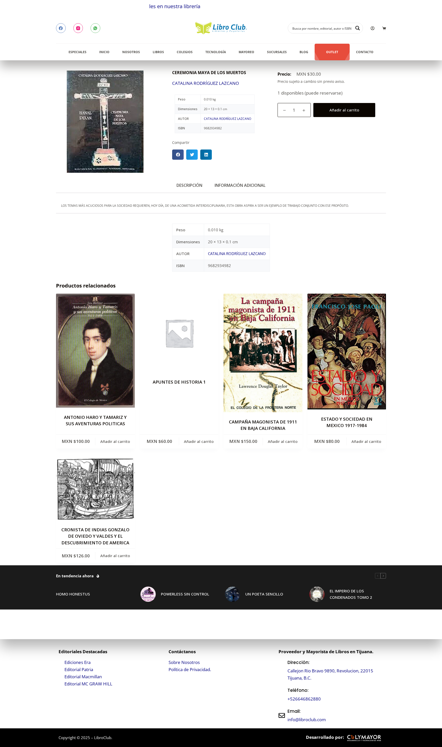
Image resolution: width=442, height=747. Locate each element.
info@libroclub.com (307, 719)
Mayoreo (246, 52)
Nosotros (131, 52)
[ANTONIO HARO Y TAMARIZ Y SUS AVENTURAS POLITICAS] (95, 350)
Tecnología (215, 52)
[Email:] (282, 715)
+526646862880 (304, 699)
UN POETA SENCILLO (264, 593)
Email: (294, 711)
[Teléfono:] (282, 695)
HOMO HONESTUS (73, 593)
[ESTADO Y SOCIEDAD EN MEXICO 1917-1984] (346, 351)
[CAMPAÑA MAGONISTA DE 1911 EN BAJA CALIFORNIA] (263, 353)
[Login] (372, 28)
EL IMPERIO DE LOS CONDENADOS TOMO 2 (351, 594)
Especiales (77, 52)
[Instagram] (78, 28)
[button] (178, 155)
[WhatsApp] (95, 28)
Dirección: (299, 662)
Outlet (332, 52)
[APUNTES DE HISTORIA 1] (179, 333)
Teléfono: (298, 690)
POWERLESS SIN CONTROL (185, 593)
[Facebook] (61, 28)
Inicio (104, 52)
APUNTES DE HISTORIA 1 (179, 382)
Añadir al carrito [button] (115, 441)
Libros (158, 52)
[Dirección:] (282, 670)
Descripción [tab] (189, 185)
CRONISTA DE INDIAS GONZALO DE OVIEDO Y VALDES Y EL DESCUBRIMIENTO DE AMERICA (95, 536)
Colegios (185, 52)
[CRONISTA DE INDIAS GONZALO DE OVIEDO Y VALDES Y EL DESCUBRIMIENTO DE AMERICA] (95, 489)
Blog (304, 52)
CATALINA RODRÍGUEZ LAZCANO (205, 83)
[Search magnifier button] (357, 28)
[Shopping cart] (384, 28)
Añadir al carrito (344, 109)
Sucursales (277, 52)
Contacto (364, 52)
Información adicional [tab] (240, 185)
